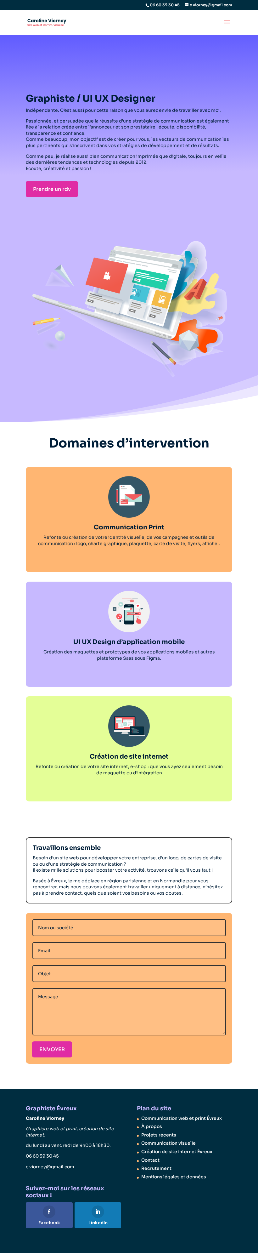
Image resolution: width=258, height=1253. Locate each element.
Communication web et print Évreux (181, 1118)
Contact (150, 1160)
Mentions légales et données (173, 1177)
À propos (151, 1126)
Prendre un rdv (52, 189)
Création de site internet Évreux (176, 1151)
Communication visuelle (168, 1143)
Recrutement (156, 1168)
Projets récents (158, 1135)
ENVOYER (52, 1049)
